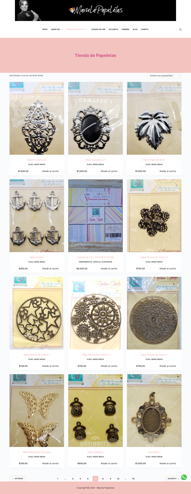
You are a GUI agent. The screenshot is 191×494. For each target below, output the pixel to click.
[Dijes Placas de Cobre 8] (154, 215)
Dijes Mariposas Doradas (37, 452)
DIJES (30, 164)
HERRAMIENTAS (85, 262)
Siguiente (172, 478)
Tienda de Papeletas (75, 29)
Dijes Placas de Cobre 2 (154, 354)
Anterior (19, 478)
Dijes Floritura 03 (36, 159)
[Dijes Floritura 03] (37, 118)
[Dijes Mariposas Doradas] (37, 410)
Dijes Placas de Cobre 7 (36, 354)
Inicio (45, 29)
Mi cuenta (113, 29)
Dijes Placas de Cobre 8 (154, 257)
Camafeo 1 (154, 452)
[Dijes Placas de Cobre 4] (95, 313)
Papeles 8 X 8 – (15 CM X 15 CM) (95, 257)
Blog (135, 29)
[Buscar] (180, 29)
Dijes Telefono (95, 452)
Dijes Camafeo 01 (95, 159)
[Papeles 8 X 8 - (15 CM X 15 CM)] (95, 215)
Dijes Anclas (37, 257)
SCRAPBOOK (107, 262)
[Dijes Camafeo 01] (95, 118)
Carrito (144, 29)
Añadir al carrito (50, 171)
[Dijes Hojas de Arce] (154, 118)
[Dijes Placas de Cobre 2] (154, 313)
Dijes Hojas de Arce (154, 159)
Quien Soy (55, 29)
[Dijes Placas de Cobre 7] (37, 313)
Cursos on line (98, 29)
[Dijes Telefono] (95, 410)
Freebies (125, 29)
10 (118, 478)
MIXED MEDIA (39, 164)
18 (133, 478)
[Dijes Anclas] (37, 215)
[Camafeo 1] (154, 410)
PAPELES (97, 262)
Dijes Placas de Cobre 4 (95, 354)
